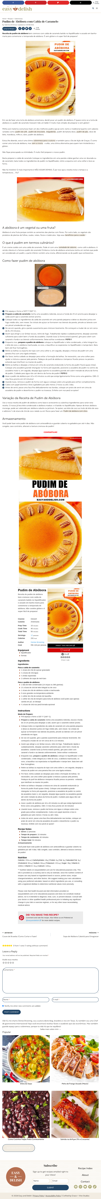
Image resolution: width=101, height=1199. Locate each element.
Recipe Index (85, 1168)
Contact (85, 1181)
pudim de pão (82, 132)
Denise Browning (37, 642)
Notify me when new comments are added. (23, 1006)
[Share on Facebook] (19, 28)
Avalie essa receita (10, 959)
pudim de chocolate (37, 132)
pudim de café (21, 132)
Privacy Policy (38, 1196)
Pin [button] (65, 654)
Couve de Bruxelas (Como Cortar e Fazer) (19, 935)
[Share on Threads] (30, 28)
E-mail (56, 999)
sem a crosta (37, 143)
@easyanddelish (32, 920)
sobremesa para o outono (44, 140)
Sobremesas (19, 19)
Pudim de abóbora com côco (75, 411)
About (85, 1175)
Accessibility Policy (53, 1196)
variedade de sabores (67, 247)
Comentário (9, 970)
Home (4, 19)
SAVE (65, 650)
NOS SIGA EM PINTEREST (17, 1148)
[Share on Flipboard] (26, 28)
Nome (6, 999)
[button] (61, 657)
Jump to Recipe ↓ (9, 29)
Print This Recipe (64, 646)
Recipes (10, 19)
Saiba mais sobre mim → (50, 1029)
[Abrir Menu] (97, 8)
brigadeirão (51, 132)
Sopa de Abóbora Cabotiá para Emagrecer (81, 935)
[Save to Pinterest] (23, 28)
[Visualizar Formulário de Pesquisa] (93, 8)
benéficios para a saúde (75, 235)
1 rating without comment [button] (36, 945)
